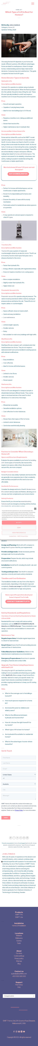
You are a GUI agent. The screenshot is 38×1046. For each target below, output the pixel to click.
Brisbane (19, 935)
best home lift (28, 843)
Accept (19, 522)
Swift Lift (9, 675)
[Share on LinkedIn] (27, 837)
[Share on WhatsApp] (10, 837)
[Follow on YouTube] (24, 1032)
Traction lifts (5, 251)
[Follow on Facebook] (14, 1032)
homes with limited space (23, 154)
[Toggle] (3, 694)
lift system (11, 547)
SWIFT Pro (19, 914)
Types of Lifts (26, 847)
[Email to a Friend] (20, 837)
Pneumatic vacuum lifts (8, 296)
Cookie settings (19, 956)
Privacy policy (19, 958)
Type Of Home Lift (26, 845)
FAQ (19, 987)
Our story (19, 953)
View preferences (19, 532)
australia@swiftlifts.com (19, 974)
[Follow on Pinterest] (19, 1032)
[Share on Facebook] (13, 837)
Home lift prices (6, 475)
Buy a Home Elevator (18, 174)
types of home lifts (18, 847)
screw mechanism (17, 140)
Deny (19, 527)
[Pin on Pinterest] (24, 837)
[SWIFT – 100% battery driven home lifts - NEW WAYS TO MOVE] (14, 3)
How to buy (19, 985)
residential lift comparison (14, 845)
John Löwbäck (15, 25)
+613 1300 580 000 (19, 976)
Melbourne (19, 938)
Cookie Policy (12, 536)
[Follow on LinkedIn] (21, 1032)
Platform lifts (5, 390)
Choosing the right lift (8, 670)
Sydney (19, 941)
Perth (19, 943)
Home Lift (19, 9)
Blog (19, 964)
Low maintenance (9, 317)
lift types (10, 217)
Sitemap (19, 961)
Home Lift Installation (19, 925)
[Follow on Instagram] (16, 1032)
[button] (35, 509)
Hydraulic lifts (5, 87)
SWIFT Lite (19, 917)
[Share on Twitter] (17, 837)
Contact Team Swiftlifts (18, 601)
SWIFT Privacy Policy (22, 536)
